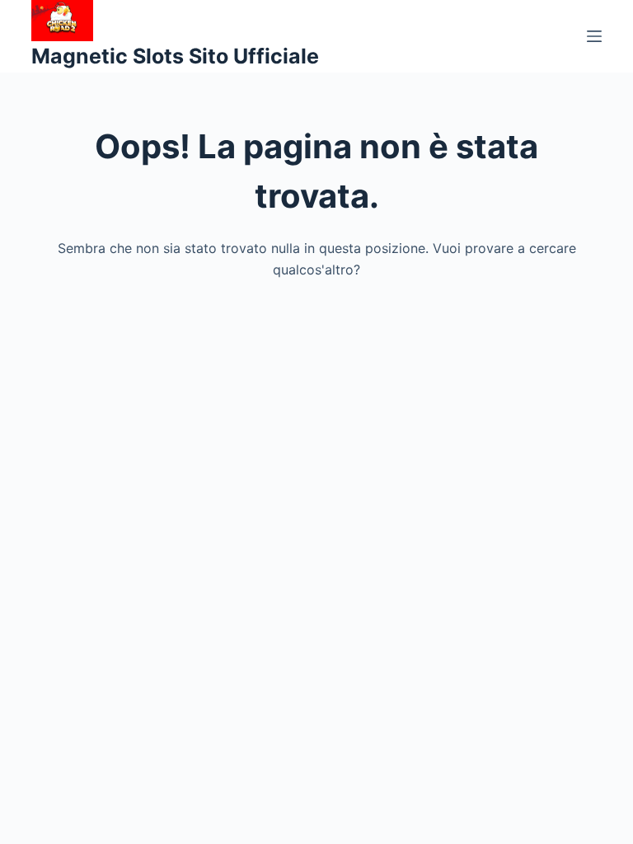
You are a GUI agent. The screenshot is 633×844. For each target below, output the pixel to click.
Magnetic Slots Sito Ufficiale (175, 56)
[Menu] (594, 36)
